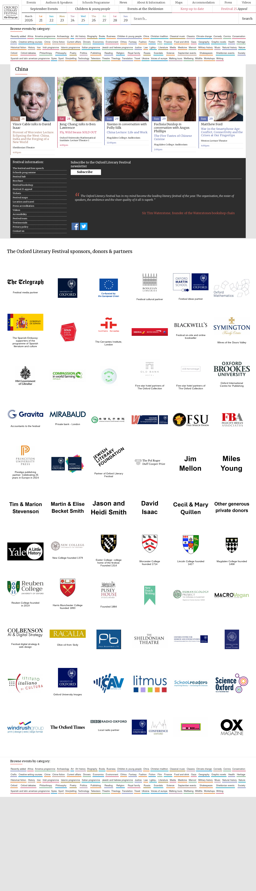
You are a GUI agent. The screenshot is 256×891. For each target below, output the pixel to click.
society (241, 53)
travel (137, 58)
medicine (182, 47)
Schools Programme (96, 2)
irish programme (51, 47)
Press (228, 2)
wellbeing (188, 58)
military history (205, 47)
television (95, 58)
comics (227, 36)
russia (147, 53)
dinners (87, 41)
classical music (177, 36)
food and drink (181, 41)
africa (30, 36)
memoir (192, 47)
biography (92, 36)
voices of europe (159, 58)
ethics (124, 41)
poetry (73, 53)
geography (204, 41)
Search (247, 19)
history (31, 47)
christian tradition (159, 36)
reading (108, 53)
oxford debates (28, 53)
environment (112, 41)
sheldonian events (225, 53)
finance (168, 41)
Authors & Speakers (59, 2)
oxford (14, 53)
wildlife (198, 58)
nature (242, 47)
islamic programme (70, 47)
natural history (229, 47)
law (146, 47)
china (146, 36)
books (102, 36)
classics (191, 36)
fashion (143, 41)
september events (187, 53)
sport (61, 58)
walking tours (175, 58)
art (72, 36)
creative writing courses (30, 41)
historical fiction (18, 47)
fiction (152, 41)
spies (54, 58)
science (170, 53)
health (231, 41)
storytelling (70, 58)
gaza (193, 41)
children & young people (129, 36)
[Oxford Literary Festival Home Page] (11, 12)
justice (138, 47)
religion (120, 53)
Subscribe (84, 172)
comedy (218, 36)
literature (163, 47)
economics (98, 41)
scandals (158, 53)
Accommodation (203, 2)
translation (127, 58)
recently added (18, 36)
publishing (96, 53)
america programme (45, 36)
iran (39, 47)
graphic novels (218, 41)
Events (31, 2)
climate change (204, 36)
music (217, 47)
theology (115, 58)
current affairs (74, 41)
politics (83, 53)
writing (219, 58)
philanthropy (46, 53)
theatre (106, 58)
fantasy (133, 41)
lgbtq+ (153, 47)
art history (80, 36)
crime (47, 41)
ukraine (145, 58)
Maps (179, 2)
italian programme (91, 47)
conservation (238, 36)
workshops (209, 58)
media (173, 47)
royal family (134, 53)
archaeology (63, 36)
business (111, 36)
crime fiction (58, 41)
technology (83, 58)
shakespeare (206, 53)
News (123, 2)
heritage (241, 41)
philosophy (61, 53)
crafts (14, 41)
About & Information (151, 2)
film (160, 41)
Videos (246, 2)
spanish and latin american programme (30, 58)
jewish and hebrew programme (117, 47)
